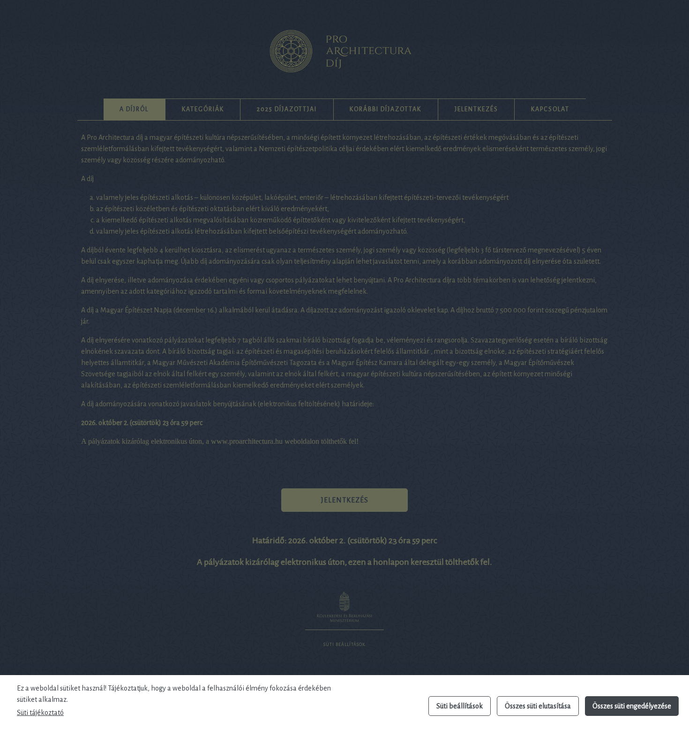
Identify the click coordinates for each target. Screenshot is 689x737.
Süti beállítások (459, 706)
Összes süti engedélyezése (631, 706)
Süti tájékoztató (40, 712)
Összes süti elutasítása (538, 706)
